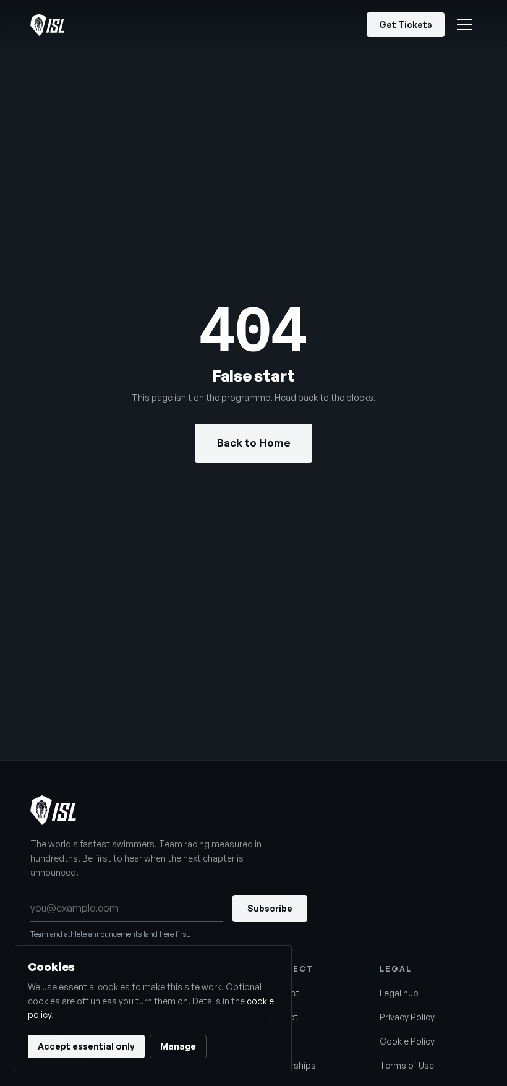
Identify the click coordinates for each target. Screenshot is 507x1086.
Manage (178, 1046)
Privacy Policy (407, 1017)
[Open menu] (464, 24)
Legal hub (399, 993)
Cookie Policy (407, 1041)
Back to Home (254, 442)
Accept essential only (86, 1046)
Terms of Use (407, 1065)
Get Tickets (405, 24)
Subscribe (269, 908)
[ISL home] (47, 25)
